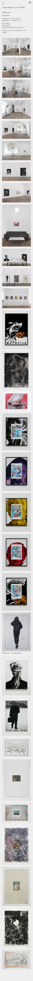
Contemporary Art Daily (13, 8)
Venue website (6, 25)
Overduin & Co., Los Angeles (11, 18)
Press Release (6, 23)
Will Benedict (6, 12)
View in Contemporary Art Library (12, 27)
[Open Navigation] (30, 2)
